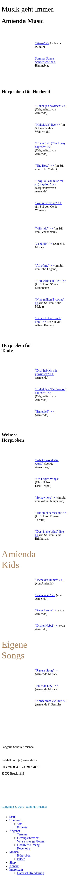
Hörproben (24, 855)
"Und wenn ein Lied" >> (50, 280)
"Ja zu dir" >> (43, 243)
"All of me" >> (44, 265)
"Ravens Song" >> (46, 670)
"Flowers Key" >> (46, 685)
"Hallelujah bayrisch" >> (50, 106)
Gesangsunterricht (28, 838)
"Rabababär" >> (45, 595)
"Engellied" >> (44, 411)
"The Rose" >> (44, 165)
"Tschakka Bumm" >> (49, 580)
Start (12, 816)
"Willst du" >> (44, 228)
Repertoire (23, 848)
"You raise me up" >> (48, 203)
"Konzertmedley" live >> (50, 701)
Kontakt (14, 866)
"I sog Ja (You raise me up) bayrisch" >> (49, 182)
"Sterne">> (42, 43)
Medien (14, 852)
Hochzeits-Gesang (28, 845)
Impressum (16, 869)
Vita (19, 824)
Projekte (22, 827)
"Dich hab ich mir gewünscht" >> (46, 372)
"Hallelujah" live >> (47, 124)
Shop (12, 862)
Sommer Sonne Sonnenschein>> (45, 60)
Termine (22, 834)
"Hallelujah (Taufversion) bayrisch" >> (50, 391)
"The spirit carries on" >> (50, 512)
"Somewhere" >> (46, 497)
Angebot (14, 831)
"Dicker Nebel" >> (47, 625)
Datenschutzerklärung (30, 873)
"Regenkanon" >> (46, 610)
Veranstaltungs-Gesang (31, 841)
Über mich (15, 820)
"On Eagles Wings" (47, 478)
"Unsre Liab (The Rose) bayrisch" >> (50, 145)
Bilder (21, 859)
